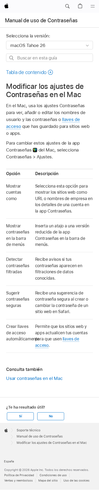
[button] (67, 6)
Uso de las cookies (76, 480)
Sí (20, 416)
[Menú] (92, 6)
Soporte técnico (28, 430)
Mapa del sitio (48, 480)
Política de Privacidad (19, 475)
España (9, 461)
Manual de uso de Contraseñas (41, 20)
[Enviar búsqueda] (12, 58)
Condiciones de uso (53, 475)
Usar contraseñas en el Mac (34, 378)
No (51, 416)
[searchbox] (49, 58)
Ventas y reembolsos (18, 480)
